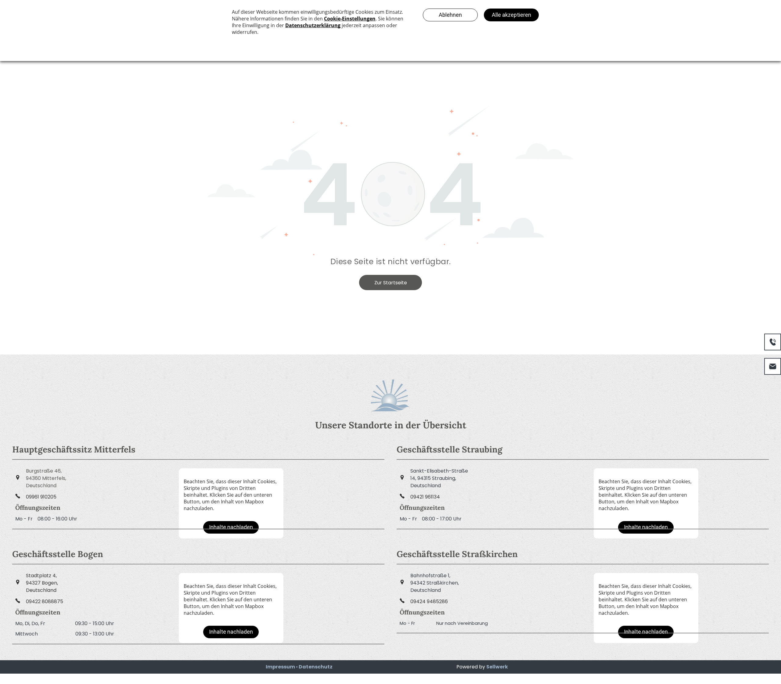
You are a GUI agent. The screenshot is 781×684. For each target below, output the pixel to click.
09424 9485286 (429, 601)
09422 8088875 (44, 601)
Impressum (280, 666)
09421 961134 (425, 496)
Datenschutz (316, 666)
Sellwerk (497, 666)
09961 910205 (41, 496)
